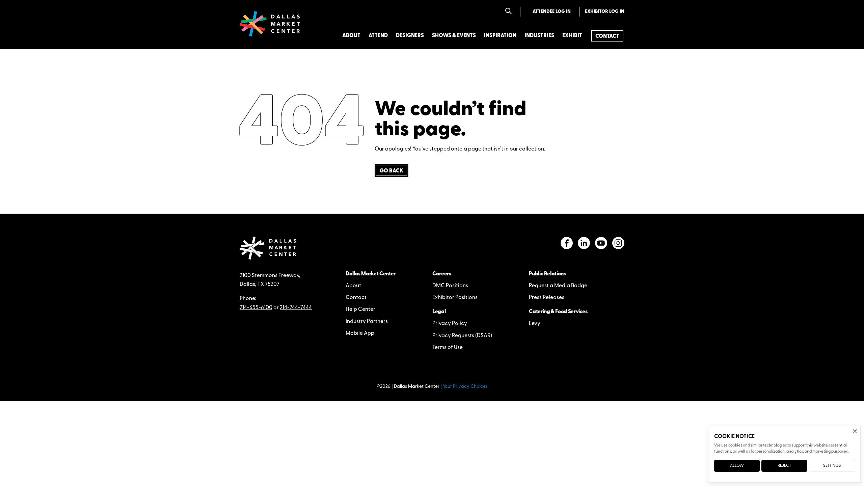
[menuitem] (607, 36)
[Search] (508, 12)
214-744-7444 (296, 307)
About (353, 286)
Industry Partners (367, 321)
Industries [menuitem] (539, 35)
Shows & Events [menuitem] (454, 35)
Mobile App (360, 333)
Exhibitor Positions (455, 297)
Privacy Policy (449, 323)
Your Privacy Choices (465, 386)
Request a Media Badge (558, 286)
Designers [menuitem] (410, 35)
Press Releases (546, 297)
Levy (534, 323)
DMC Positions (450, 286)
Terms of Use (447, 347)
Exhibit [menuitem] (572, 35)
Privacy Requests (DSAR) (462, 336)
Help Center (360, 309)
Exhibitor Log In (604, 11)
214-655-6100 (256, 307)
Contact (356, 297)
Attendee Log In (552, 11)
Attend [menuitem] (378, 35)
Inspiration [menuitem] (500, 35)
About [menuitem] (351, 35)
